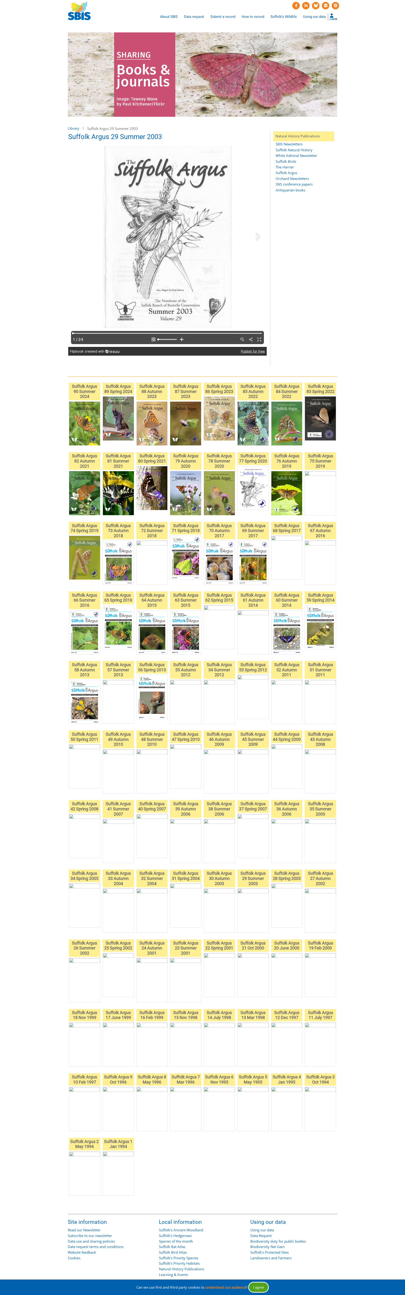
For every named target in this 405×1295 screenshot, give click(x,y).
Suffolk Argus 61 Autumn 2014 (253, 600)
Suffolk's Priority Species (178, 1258)
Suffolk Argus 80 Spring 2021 (152, 458)
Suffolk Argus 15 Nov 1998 (185, 1015)
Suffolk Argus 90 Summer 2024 (84, 391)
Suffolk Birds (286, 161)
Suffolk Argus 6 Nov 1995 (219, 1079)
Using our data (314, 17)
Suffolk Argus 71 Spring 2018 (186, 528)
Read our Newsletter (84, 1230)
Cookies (74, 1258)
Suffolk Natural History (294, 150)
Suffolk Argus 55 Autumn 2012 (185, 669)
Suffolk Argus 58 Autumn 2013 (84, 669)
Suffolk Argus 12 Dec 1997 (286, 1015)
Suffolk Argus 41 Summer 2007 (118, 808)
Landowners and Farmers (271, 1258)
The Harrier (285, 167)
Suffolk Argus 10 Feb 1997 (84, 1079)
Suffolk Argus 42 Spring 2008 (84, 806)
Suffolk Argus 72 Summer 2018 (152, 530)
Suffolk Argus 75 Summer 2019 (320, 460)
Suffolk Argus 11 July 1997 (320, 1015)
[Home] (79, 11)
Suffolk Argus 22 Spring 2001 (219, 946)
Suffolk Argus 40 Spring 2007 (152, 806)
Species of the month (176, 1241)
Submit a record (222, 17)
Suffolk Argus (286, 172)
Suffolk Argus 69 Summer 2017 (253, 530)
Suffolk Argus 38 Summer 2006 (219, 808)
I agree (258, 1287)
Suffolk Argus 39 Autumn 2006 (185, 808)
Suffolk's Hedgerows (175, 1235)
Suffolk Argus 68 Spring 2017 (287, 528)
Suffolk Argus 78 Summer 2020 (219, 460)
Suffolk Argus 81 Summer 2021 (118, 460)
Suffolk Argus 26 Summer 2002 (84, 948)
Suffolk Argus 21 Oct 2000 (253, 946)
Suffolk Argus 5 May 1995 (253, 1079)
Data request (194, 17)
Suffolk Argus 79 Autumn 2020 (185, 460)
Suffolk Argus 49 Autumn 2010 (118, 739)
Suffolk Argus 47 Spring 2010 (186, 737)
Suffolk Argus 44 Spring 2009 (287, 737)
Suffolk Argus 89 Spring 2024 (118, 389)
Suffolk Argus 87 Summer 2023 (185, 391)
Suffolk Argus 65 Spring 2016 (118, 598)
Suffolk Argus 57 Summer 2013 (118, 669)
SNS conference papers (294, 184)
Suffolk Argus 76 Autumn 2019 (286, 460)
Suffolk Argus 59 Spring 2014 (320, 598)
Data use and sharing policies (91, 1241)
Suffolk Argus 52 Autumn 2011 (286, 669)
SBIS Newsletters (289, 144)
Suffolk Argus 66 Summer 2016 (84, 600)
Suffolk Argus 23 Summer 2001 (185, 948)
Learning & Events (173, 1274)
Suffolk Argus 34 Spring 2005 (84, 876)
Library (73, 128)
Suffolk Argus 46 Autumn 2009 (219, 739)
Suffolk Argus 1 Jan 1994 (118, 1144)
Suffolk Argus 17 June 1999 (118, 1015)
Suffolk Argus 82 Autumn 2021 (84, 460)
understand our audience (225, 1287)
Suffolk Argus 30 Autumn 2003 (219, 878)
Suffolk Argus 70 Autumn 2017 (219, 530)
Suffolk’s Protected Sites (269, 1252)
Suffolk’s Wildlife (283, 17)
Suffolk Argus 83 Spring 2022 (320, 389)
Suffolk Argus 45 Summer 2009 (253, 739)
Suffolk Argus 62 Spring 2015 (219, 598)
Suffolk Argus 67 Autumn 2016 (320, 530)
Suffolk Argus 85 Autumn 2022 (253, 391)
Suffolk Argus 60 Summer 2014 (286, 600)
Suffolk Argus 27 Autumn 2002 (320, 878)
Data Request (261, 1235)
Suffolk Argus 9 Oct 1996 (118, 1079)
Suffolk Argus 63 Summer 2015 (185, 600)
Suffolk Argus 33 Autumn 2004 (118, 878)
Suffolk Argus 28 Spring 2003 (287, 876)
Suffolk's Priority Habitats (179, 1263)
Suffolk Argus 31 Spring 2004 (186, 876)
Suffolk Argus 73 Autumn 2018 (118, 530)
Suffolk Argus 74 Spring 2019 (84, 528)
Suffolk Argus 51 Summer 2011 (320, 669)
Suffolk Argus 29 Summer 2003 (253, 878)
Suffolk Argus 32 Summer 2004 (152, 878)
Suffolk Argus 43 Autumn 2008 (320, 739)
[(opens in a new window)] (296, 5)
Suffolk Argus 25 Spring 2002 (118, 946)
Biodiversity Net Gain (267, 1246)
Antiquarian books (290, 190)
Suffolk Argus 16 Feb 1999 (152, 1015)
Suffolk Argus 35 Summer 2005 (320, 808)
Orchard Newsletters (292, 178)
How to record (253, 17)
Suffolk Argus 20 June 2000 (286, 946)
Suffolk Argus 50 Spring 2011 (84, 737)
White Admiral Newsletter (296, 155)
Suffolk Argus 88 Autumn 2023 (152, 391)
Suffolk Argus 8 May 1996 (152, 1079)
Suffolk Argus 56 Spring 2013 (152, 667)
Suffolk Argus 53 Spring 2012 (253, 667)
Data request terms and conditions (96, 1246)
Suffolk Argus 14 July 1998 (219, 1015)
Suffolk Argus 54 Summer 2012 (219, 669)
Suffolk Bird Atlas (173, 1252)
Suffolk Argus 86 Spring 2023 (219, 389)
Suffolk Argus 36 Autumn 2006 (286, 808)
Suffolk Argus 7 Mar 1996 (186, 1079)
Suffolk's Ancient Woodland (181, 1230)
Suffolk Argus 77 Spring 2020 (253, 458)
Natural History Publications (181, 1269)
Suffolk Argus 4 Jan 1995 (287, 1079)
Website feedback (82, 1252)
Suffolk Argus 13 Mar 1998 (253, 1015)
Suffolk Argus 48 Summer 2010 (152, 739)
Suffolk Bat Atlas (172, 1246)
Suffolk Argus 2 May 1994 (84, 1144)
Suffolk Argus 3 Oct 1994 (320, 1079)
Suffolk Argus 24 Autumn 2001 (152, 948)
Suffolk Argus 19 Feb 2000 (320, 946)
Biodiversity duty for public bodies (278, 1241)
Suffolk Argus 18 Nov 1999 (84, 1015)
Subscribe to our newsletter (90, 1235)
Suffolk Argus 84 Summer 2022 (286, 391)
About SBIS (169, 17)
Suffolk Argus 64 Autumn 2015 (152, 600)
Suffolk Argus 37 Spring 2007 (253, 806)
